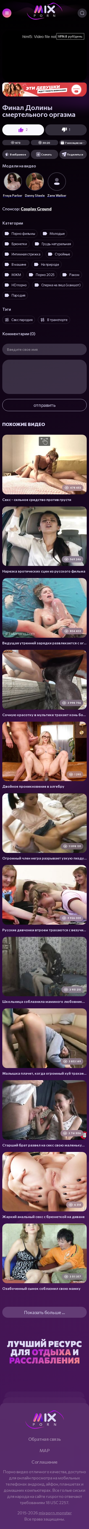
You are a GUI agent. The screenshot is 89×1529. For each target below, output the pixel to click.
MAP (44, 1450)
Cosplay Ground (36, 208)
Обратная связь (44, 1439)
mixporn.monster (55, 1512)
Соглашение (44, 1462)
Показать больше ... (44, 1312)
